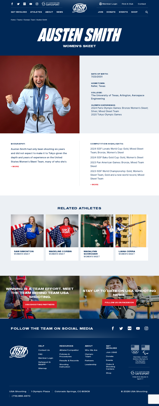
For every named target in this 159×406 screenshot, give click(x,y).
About (49, 12)
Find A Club (127, 4)
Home (13, 20)
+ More (15, 166)
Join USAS (111, 352)
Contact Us (44, 350)
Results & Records (69, 360)
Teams (19, 20)
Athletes (36, 12)
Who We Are (91, 350)
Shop (134, 12)
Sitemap (42, 368)
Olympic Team (29, 20)
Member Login (109, 4)
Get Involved (19, 12)
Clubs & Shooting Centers (110, 366)
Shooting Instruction (64, 365)
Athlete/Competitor (69, 350)
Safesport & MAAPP (44, 363)
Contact (142, 4)
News (60, 12)
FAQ (40, 354)
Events (123, 12)
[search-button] (146, 12)
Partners (89, 360)
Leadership (90, 364)
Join (100, 12)
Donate (111, 12)
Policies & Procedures (65, 355)
